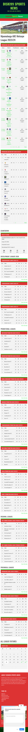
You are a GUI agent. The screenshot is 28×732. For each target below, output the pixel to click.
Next (26, 147)
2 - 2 (16, 50)
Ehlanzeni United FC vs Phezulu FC (9, 72)
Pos (2, 154)
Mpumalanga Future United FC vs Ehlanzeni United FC (9, 113)
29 (21, 662)
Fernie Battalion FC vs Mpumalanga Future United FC (9, 92)
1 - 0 (16, 59)
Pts (26, 263)
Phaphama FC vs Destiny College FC (9, 142)
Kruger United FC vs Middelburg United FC (9, 102)
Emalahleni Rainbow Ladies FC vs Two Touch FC (12, 237)
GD (26, 154)
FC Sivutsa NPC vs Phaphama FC (9, 81)
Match (8, 47)
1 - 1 (16, 77)
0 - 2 (16, 129)
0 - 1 (16, 118)
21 (18, 147)
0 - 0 (16, 108)
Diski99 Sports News (14, 6)
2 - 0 (16, 86)
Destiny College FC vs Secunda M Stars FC (9, 63)
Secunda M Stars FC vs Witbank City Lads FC (9, 133)
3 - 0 (16, 68)
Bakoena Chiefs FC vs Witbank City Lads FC (9, 54)
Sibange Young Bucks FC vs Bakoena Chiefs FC (8, 123)
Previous (3, 147)
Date (3, 47)
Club (5, 154)
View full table (24, 279)
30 (25, 662)
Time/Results (16, 47)
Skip (17, 729)
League (22, 47)
